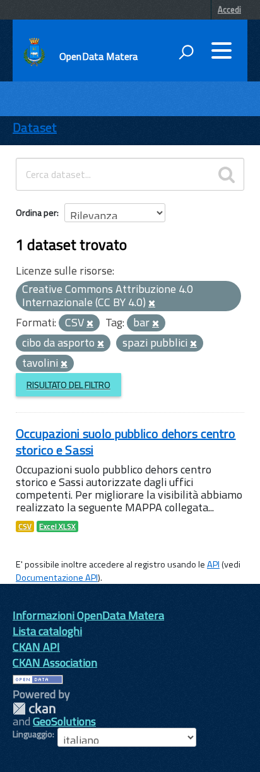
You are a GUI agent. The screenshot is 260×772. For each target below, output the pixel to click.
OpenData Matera (98, 56)
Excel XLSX (57, 526)
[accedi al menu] (221, 50)
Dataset (35, 127)
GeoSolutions (64, 721)
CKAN (34, 708)
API (213, 564)
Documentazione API (57, 578)
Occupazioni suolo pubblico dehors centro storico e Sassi (126, 442)
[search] (226, 174)
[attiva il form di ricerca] (186, 52)
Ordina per (36, 212)
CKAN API (36, 646)
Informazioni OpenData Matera (88, 615)
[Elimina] (151, 304)
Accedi (229, 9)
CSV (25, 526)
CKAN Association (55, 662)
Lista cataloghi (47, 630)
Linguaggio (32, 734)
